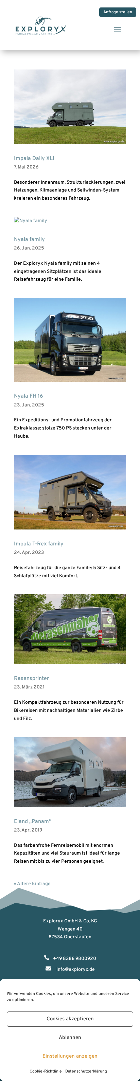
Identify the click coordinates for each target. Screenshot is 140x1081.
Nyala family (29, 239)
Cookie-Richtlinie (46, 1071)
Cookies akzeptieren (70, 1019)
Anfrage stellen (117, 12)
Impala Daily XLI (34, 158)
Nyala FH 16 (28, 396)
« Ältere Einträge (32, 884)
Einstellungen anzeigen (70, 1056)
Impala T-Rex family (39, 544)
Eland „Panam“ (32, 821)
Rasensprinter (31, 678)
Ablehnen (70, 1038)
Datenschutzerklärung (86, 1071)
